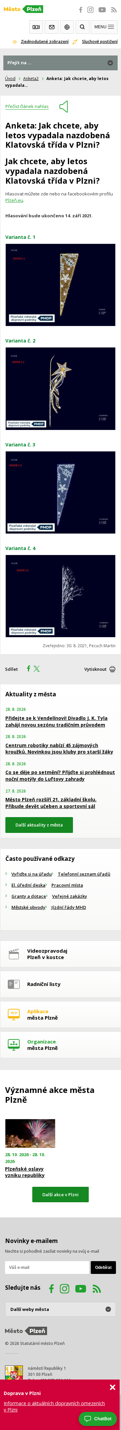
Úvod (10, 78)
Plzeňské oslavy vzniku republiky (25, 1172)
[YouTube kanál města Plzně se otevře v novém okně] (81, 1290)
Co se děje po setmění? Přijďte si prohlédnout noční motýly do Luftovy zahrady (60, 775)
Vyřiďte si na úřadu (31, 874)
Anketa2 (31, 78)
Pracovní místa (67, 885)
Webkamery (36, 27)
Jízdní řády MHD (68, 907)
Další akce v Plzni (60, 1194)
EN (67, 27)
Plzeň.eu (14, 200)
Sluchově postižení (100, 41)
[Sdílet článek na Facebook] (26, 669)
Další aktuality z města (39, 825)
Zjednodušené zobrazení (45, 41)
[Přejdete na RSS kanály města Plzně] (114, 13)
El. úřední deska (28, 885)
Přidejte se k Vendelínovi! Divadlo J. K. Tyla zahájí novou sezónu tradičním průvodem (56, 721)
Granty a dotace (28, 896)
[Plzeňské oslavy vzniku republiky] (30, 1133)
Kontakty (51, 27)
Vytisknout (95, 669)
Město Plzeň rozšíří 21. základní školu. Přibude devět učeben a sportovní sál (50, 802)
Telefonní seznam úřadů (84, 874)
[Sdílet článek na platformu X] (39, 669)
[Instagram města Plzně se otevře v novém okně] (90, 13)
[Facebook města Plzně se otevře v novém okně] (78, 13)
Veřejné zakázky (69, 896)
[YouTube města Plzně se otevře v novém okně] (102, 13)
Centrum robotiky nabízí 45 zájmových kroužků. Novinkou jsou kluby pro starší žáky (59, 748)
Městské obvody (28, 907)
